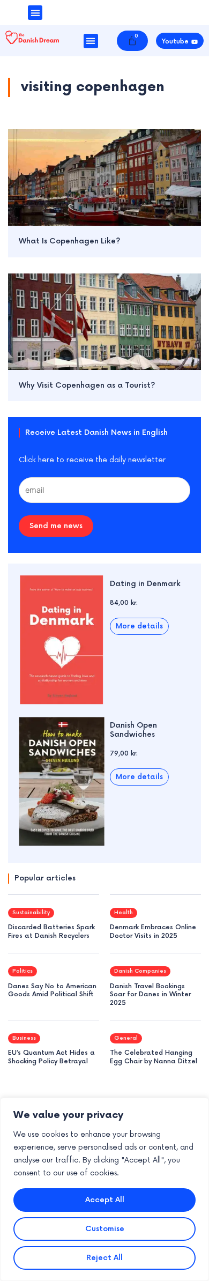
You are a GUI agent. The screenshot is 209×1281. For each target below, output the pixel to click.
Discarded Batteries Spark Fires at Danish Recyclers (51, 931)
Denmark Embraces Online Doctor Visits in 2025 (153, 931)
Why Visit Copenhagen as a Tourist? (87, 385)
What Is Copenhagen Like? (70, 241)
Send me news (56, 525)
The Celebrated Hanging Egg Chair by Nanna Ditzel (153, 1057)
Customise (104, 1228)
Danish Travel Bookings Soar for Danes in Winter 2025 (150, 994)
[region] (104, 1189)
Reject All (104, 1257)
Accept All (104, 1199)
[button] (35, 12)
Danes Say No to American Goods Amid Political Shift (52, 990)
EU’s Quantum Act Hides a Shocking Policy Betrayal (51, 1057)
